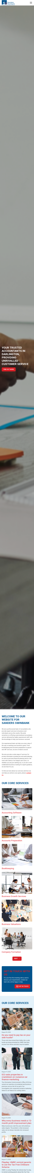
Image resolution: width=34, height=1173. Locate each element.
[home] (8, 2)
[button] (30, 3)
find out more (8, 369)
